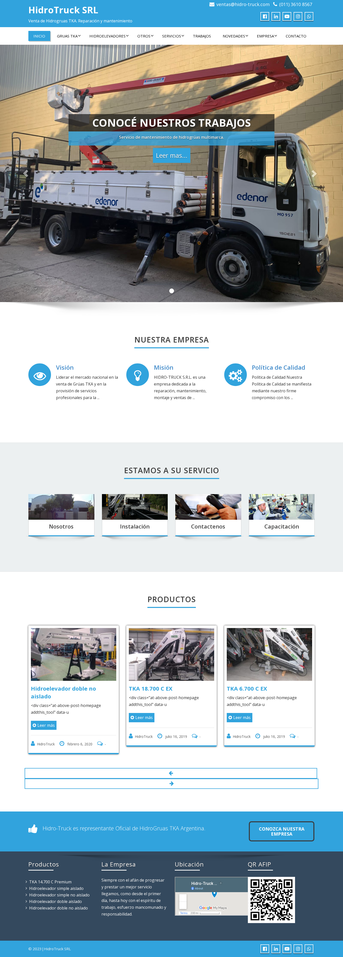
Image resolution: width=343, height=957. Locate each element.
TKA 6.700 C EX (159, 688)
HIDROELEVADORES (107, 35)
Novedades (234, 35)
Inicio (39, 35)
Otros (143, 35)
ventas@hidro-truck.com (243, 4)
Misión (164, 367)
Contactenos (208, 526)
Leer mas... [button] (171, 155)
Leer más (56, 717)
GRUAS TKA (67, 35)
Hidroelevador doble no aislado (58, 908)
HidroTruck (56, 736)
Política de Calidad (278, 367)
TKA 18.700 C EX (63, 688)
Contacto (296, 35)
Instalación (135, 526)
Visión (65, 367)
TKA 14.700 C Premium (50, 882)
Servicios (171, 35)
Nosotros (61, 526)
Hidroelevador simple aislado (56, 888)
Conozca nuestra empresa (281, 831)
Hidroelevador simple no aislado (59, 895)
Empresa (265, 35)
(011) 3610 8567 (295, 4)
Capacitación (281, 526)
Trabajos (202, 35)
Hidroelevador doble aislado (55, 901)
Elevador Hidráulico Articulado (264, 692)
